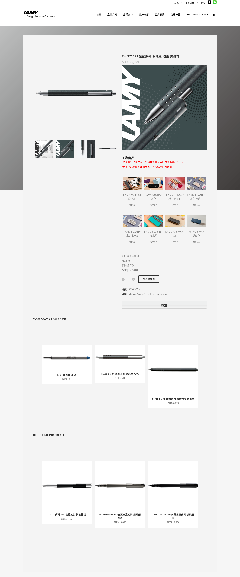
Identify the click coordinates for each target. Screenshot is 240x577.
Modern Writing (137, 294)
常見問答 (178, 3)
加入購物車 (149, 279)
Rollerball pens (154, 294)
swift (165, 294)
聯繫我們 (189, 3)
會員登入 (200, 3)
